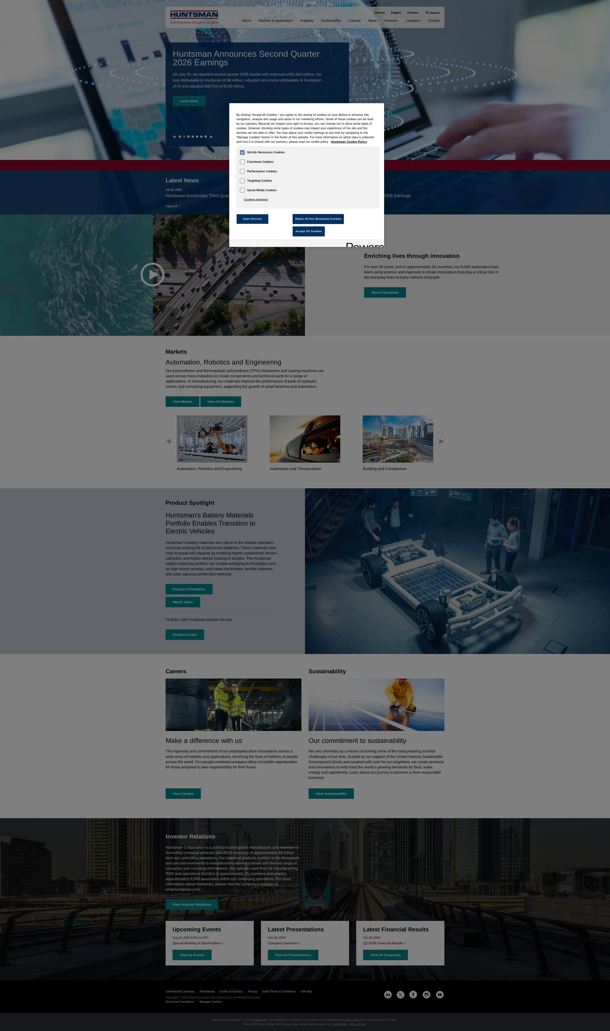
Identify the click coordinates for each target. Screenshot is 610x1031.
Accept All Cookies (308, 231)
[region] (306, 175)
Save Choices (252, 218)
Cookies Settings (256, 199)
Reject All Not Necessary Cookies (318, 218)
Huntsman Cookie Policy (349, 141)
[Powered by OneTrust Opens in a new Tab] (364, 244)
